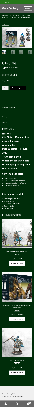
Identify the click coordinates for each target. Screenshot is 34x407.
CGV (3, 396)
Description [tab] (6, 117)
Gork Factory (10, 8)
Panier (26, 402)
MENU (7, 2)
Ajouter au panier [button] (17, 263)
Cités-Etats (13, 17)
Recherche (17, 404)
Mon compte (5, 404)
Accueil (6, 15)
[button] (29, 29)
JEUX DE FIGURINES (15, 15)
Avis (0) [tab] (4, 122)
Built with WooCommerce (14, 396)
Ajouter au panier (18, 88)
